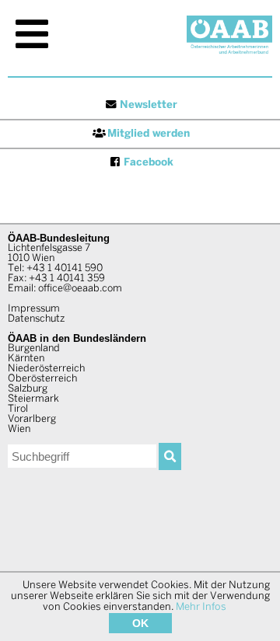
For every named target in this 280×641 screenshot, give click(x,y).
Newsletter (148, 105)
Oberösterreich (42, 379)
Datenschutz (36, 319)
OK (140, 623)
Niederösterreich (46, 369)
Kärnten (26, 359)
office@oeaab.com (80, 289)
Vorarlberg (32, 419)
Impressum (34, 309)
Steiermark (33, 399)
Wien (19, 429)
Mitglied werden (148, 134)
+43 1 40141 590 (64, 268)
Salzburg (27, 389)
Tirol (18, 409)
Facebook (148, 163)
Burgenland (34, 349)
